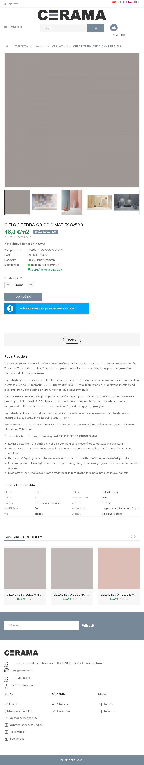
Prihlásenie (62, 704)
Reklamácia (17, 731)
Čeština (135, 1)
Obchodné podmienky (23, 718)
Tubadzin (109, 711)
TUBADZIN (21, 46)
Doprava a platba (20, 711)
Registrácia (63, 711)
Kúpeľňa (109, 704)
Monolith (40, 46)
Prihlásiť (88, 625)
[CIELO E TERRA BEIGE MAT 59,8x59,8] (25, 567)
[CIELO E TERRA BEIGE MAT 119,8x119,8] (72, 567)
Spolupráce (17, 738)
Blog (102, 694)
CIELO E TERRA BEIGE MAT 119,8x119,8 (77, 594)
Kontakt (14, 704)
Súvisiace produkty (23, 537)
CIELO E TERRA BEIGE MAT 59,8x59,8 (29, 594)
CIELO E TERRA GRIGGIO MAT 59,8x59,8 (97, 46)
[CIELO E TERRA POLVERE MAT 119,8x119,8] (119, 567)
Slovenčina (121, 1)
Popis (72, 339)
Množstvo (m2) (13, 278)
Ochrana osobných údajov (26, 724)
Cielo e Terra (60, 46)
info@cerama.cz (22, 670)
